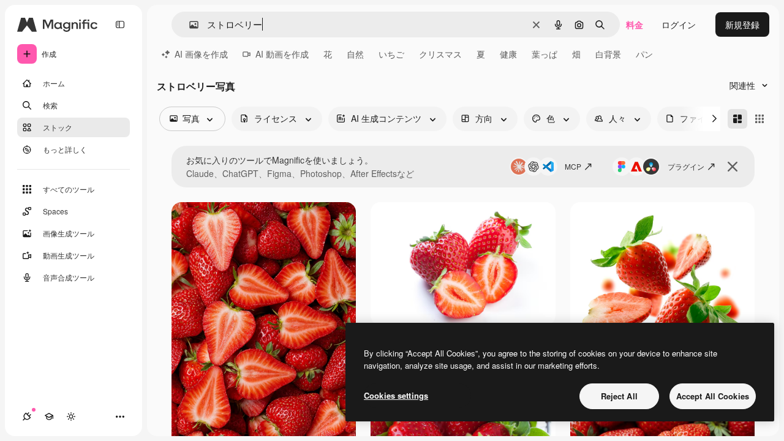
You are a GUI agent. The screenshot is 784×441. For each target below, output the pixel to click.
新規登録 (742, 24)
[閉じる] (732, 166)
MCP (573, 166)
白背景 (608, 54)
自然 (355, 54)
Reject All (619, 396)
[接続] (27, 416)
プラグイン (686, 166)
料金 (634, 24)
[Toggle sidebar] (120, 24)
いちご (391, 54)
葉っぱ (544, 54)
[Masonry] (737, 119)
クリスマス (440, 54)
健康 (508, 54)
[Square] (759, 119)
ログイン (679, 24)
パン (644, 54)
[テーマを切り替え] (71, 416)
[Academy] (49, 416)
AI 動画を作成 (282, 54)
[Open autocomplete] (189, 24)
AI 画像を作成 (201, 54)
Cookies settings (396, 395)
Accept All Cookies (712, 396)
